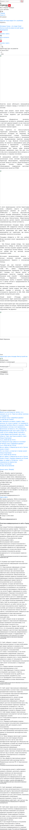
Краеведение (4, 30)
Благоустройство (5, 28)
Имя (1, 369)
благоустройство (22, 356)
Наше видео (10, 20)
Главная (2, 13)
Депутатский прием (17, 28)
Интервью (3, 26)
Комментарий (4, 366)
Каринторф (3, 356)
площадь (13, 356)
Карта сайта (3, 497)
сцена (9, 356)
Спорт (19, 26)
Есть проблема (18, 20)
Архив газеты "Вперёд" (7, 469)
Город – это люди (12, 26)
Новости (2, 15)
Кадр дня (3, 20)
